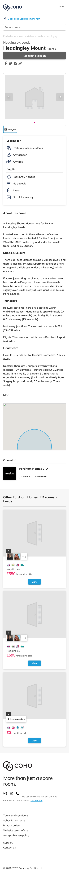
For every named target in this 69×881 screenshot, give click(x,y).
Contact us (9, 847)
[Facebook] (5, 64)
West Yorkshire (26, 36)
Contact (26, 476)
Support (8, 842)
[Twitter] (10, 64)
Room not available (34, 55)
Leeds (40, 36)
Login (61, 6)
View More (41, 476)
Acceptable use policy (16, 835)
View (34, 581)
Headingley (52, 36)
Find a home (9, 36)
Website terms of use (15, 830)
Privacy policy (11, 825)
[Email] (15, 64)
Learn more (36, 800)
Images (12, 129)
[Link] (20, 64)
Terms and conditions (15, 815)
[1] (34, 122)
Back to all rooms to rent (24, 18)
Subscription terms (14, 820)
